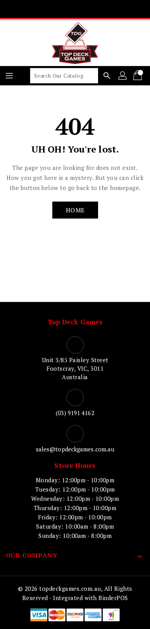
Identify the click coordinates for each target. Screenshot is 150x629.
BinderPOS (113, 598)
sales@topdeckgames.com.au (75, 449)
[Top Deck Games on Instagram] (75, 9)
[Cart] (138, 75)
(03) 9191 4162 (75, 413)
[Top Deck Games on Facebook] (46, 9)
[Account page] (123, 75)
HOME (75, 210)
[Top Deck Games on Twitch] (104, 9)
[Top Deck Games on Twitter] (60, 9)
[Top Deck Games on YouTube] (89, 9)
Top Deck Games (75, 321)
